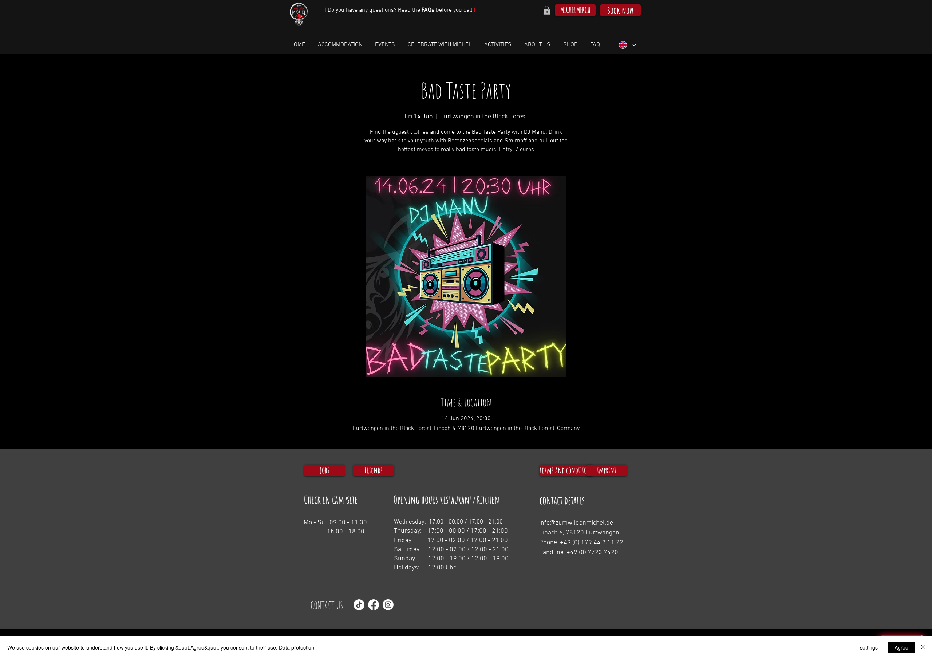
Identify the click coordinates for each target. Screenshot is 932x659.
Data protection (296, 647)
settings (869, 647)
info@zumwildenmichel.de (576, 523)
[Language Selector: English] (627, 45)
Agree (901, 647)
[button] (546, 10)
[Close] (923, 647)
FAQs (428, 10)
